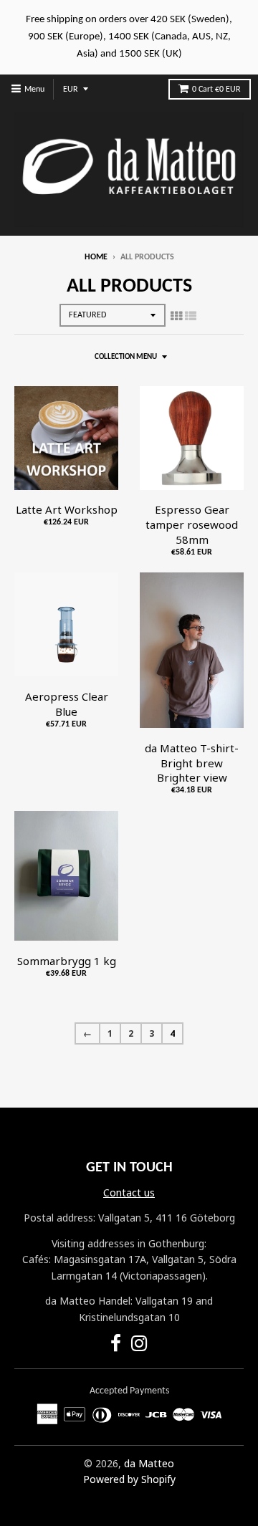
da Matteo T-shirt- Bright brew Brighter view (192, 763)
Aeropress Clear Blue (66, 704)
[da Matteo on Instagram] (139, 1346)
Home (96, 257)
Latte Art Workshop (67, 509)
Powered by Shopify (129, 1479)
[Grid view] (176, 316)
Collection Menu (126, 357)
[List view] (190, 316)
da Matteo (149, 1463)
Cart (216, 89)
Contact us (129, 1192)
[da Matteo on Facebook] (115, 1346)
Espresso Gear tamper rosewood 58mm (191, 524)
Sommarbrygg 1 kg (66, 961)
